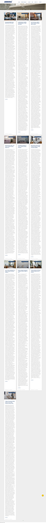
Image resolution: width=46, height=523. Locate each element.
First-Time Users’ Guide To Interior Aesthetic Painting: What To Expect (35, 23)
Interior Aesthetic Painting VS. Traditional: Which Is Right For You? (23, 271)
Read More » (6, 99)
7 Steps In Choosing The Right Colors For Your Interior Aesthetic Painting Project (10, 402)
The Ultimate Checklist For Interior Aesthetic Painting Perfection (22, 146)
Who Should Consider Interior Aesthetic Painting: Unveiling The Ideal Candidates (35, 146)
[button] (43, 496)
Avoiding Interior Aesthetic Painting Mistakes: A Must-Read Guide (22, 23)
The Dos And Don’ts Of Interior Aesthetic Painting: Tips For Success (36, 271)
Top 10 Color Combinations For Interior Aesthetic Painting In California (10, 271)
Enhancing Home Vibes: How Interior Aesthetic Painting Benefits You (9, 146)
